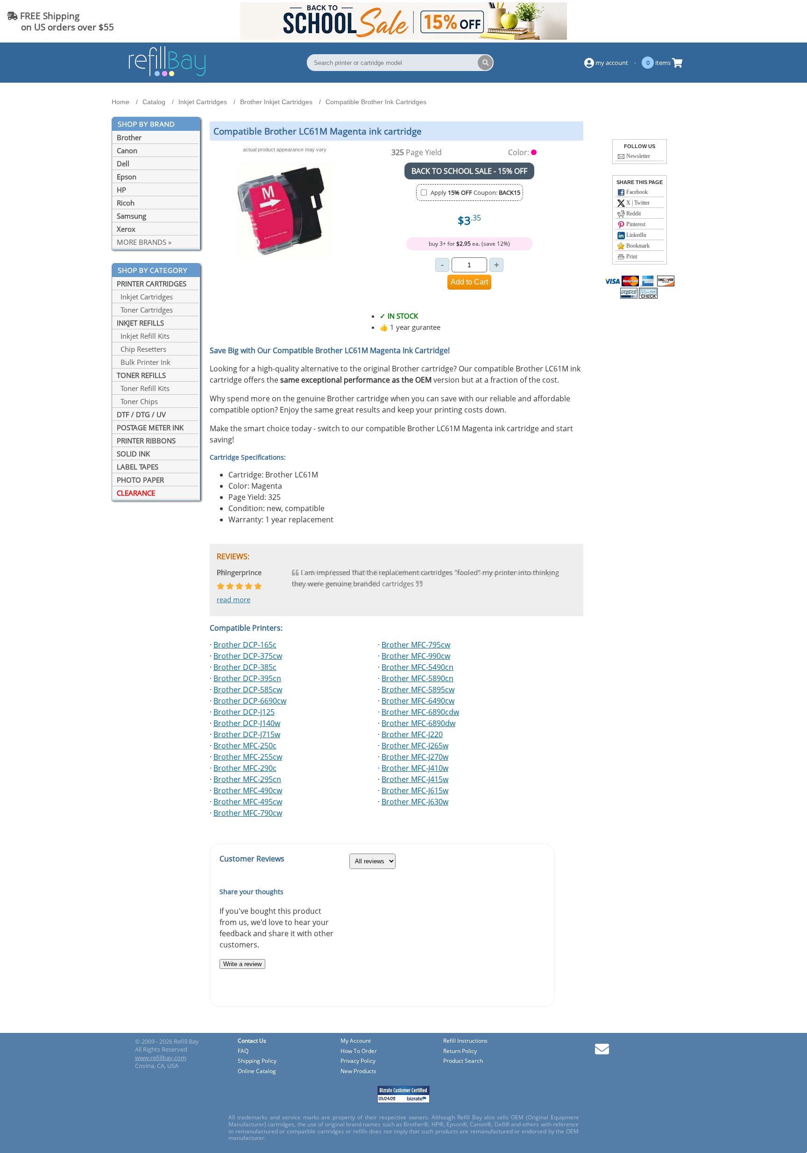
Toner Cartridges (145, 309)
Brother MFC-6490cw (418, 701)
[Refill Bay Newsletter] (602, 1052)
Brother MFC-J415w (415, 779)
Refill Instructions (465, 1041)
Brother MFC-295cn (247, 779)
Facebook (636, 192)
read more (233, 599)
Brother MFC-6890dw (418, 723)
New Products (358, 1071)
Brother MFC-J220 (412, 734)
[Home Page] (167, 75)
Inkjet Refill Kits (143, 336)
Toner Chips (137, 401)
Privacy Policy (357, 1061)
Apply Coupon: (475, 192)
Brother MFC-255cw (247, 757)
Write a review (242, 964)
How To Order (358, 1051)
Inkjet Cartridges (145, 296)
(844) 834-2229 (766, 21)
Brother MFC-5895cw (418, 689)
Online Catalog (257, 1071)
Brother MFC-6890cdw (420, 712)
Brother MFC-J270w (415, 757)
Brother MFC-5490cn (417, 667)
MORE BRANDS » (144, 242)
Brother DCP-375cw (247, 656)
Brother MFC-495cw (247, 802)
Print (631, 256)
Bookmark (637, 245)
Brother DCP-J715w (246, 734)
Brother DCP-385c (244, 667)
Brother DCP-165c (244, 645)
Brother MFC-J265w (415, 745)
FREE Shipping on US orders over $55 (60, 21)
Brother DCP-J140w (246, 723)
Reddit (633, 213)
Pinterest (635, 224)
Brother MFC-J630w (415, 802)
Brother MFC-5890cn (417, 678)
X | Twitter (637, 202)
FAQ (243, 1051)
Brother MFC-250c (244, 745)
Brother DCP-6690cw (249, 701)
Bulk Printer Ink (143, 362)
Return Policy (460, 1051)
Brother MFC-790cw (247, 813)
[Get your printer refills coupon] (403, 37)
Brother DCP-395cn (247, 678)
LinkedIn (635, 235)
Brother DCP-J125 (244, 712)
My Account (355, 1041)
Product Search (463, 1061)
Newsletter (637, 156)
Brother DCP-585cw (247, 689)
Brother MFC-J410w (415, 768)
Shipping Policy (257, 1061)
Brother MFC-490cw (247, 790)
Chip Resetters (141, 349)
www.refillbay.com (160, 1057)
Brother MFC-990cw (416, 656)
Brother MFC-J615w (415, 790)
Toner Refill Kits (143, 388)
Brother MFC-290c (244, 768)
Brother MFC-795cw (416, 645)
